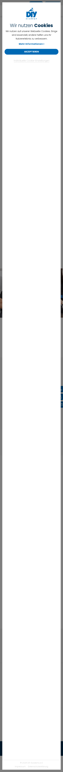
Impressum (20, 766)
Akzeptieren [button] (31, 51)
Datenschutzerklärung (38, 766)
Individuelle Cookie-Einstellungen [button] (31, 60)
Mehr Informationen (31, 43)
